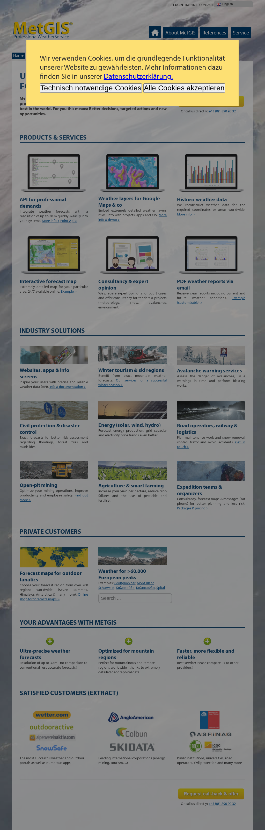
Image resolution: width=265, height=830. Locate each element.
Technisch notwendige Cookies (90, 88)
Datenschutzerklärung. (138, 76)
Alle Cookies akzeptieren (184, 88)
